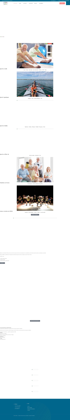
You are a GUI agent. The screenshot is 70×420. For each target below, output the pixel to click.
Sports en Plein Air (4, 154)
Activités (25, 3)
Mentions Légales (29, 407)
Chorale (35, 212)
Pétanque (33, 126)
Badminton (26, 126)
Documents (41, 3)
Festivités (26, 212)
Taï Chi (43, 69)
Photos (35, 3)
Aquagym (29, 98)
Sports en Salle (3, 68)
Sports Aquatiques (4, 97)
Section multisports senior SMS (37, 183)
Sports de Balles (4, 125)
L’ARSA (20, 3)
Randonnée (37, 155)
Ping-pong (40, 126)
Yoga (45, 69)
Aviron (24, 69)
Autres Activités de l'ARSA (6, 211)
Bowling (30, 126)
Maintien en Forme (4, 182)
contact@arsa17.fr (53, 0)
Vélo (40, 155)
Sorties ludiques (30, 212)
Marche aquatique (37, 98)
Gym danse (30, 69)
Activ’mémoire (30, 183)
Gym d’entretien (35, 69)
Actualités (31, 3)
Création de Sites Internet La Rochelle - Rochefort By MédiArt (26, 415)
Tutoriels (28, 410)
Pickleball (37, 126)
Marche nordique (31, 155)
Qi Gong (40, 69)
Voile (41, 98)
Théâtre (38, 212)
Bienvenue (15, 3)
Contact (28, 406)
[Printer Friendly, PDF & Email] (2, 36)
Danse (27, 69)
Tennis (44, 126)
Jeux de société (42, 212)
